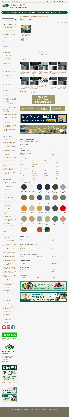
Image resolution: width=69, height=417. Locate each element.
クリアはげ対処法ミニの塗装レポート (9, 241)
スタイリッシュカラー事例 (8, 197)
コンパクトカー (22, 176)
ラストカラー (39, 233)
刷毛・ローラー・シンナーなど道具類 (9, 41)
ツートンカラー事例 (7, 192)
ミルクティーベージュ (32, 213)
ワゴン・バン (46, 171)
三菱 (44, 16)
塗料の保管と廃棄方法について (9, 260)
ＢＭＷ (57, 164)
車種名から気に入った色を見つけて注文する (33, 16)
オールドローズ (63, 223)
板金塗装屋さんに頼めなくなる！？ (8, 161)
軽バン (21, 170)
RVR (47, 16)
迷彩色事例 (5, 194)
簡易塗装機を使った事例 (7, 211)
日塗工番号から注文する (7, 37)
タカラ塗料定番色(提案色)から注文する (9, 28)
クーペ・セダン (58, 171)
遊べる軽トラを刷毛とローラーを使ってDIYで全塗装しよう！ (9, 272)
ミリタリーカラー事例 (7, 202)
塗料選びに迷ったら (7, 66)
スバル (45, 162)
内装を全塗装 (5, 95)
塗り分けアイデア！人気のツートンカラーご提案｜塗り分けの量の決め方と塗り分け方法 (9, 100)
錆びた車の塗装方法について (8, 111)
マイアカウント (51, 1)
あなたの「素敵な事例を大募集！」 (8, 293)
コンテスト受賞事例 (22, 155)
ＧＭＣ (45, 166)
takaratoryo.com (5, 361)
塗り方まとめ (23, 256)
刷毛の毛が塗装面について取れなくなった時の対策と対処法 (9, 151)
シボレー (34, 166)
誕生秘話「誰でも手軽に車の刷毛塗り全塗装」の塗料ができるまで (9, 268)
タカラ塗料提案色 (22, 147)
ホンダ (33, 160)
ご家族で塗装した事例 (7, 223)
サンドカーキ (31, 201)
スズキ (57, 160)
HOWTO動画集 (39, 256)
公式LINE (54, 277)
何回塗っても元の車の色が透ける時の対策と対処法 (9, 147)
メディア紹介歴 (6, 287)
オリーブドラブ (24, 201)
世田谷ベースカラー (63, 192)
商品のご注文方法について (8, 75)
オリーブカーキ (24, 223)
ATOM (6, 322)
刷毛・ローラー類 (22, 247)
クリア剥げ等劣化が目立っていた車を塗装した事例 (9, 220)
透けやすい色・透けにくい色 (55, 240)
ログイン (65, 1)
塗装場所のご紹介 (22, 270)
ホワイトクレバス (32, 192)
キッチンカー (46, 176)
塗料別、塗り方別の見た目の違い (9, 68)
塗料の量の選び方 (6, 52)
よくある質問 (5, 139)
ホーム (21, 16)
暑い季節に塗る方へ (7, 119)
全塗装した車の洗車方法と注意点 (9, 157)
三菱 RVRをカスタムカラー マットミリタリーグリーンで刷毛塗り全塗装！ (26, 36)
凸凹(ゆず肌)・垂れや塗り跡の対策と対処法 (9, 143)
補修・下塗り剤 (23, 250)
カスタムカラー (39, 146)
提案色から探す (7, 12)
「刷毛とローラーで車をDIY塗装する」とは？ (29, 141)
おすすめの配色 (23, 239)
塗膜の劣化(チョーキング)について (9, 93)
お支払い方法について (7, 311)
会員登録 (59, 1)
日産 (45, 160)
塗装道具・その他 (27, 12)
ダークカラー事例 (6, 205)
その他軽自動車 (22, 179)
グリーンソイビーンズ (47, 224)
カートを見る (64, 12)
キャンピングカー (34, 176)
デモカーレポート (6, 279)
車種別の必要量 (55, 263)
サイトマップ (44, 409)
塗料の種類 (22, 263)
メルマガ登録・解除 (7, 319)
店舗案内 (4, 316)
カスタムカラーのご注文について (9, 78)
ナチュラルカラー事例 (7, 200)
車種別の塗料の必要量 (7, 55)
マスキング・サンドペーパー (39, 247)
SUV (21, 173)
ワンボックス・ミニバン (35, 171)
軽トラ (45, 173)
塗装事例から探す (17, 12)
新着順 (65, 22)
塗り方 (4, 87)
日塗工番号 (54, 146)
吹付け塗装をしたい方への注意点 (9, 117)
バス (57, 175)
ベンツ (45, 164)
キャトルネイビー (40, 192)
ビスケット (32, 223)
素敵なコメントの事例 (55, 155)
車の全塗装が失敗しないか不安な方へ (9, 72)
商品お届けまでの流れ (7, 308)
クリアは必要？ (6, 154)
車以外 (57, 178)
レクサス (22, 164)
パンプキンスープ (40, 213)
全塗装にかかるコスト (7, 50)
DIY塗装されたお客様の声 (8, 225)
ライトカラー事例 (6, 208)
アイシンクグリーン (55, 224)
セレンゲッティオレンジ (24, 213)
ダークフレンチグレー (47, 192)
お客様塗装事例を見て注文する (9, 34)
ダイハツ (22, 162)
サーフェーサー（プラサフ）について (9, 104)
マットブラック (55, 212)
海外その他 (58, 166)
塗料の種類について (7, 63)
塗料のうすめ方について (7, 90)
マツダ (33, 162)
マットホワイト (32, 233)
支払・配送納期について (39, 12)
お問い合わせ (55, 12)
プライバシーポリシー (37, 409)
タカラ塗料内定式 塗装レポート (9, 284)
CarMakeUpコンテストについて (9, 290)
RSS (4, 322)
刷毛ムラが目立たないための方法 (9, 114)
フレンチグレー (63, 201)
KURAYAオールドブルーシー (47, 202)
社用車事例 (5, 213)
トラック (58, 173)
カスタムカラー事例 (7, 186)
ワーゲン (22, 166)
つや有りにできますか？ (7, 60)
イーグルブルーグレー (47, 213)
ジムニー (34, 173)
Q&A (48, 12)
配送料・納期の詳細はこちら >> (8, 382)
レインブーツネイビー (40, 202)
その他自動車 (33, 179)
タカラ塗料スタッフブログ (8, 306)
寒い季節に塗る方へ (7, 122)
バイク (45, 178)
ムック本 (54, 256)
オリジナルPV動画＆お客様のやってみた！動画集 (9, 264)
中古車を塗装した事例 (7, 216)
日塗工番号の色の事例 (7, 189)
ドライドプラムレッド (63, 213)
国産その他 (34, 164)
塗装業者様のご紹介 (54, 270)
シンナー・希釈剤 (54, 247)
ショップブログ (23, 277)
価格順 (61, 22)
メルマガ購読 (38, 277)
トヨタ (21, 160)
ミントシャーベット (40, 224)
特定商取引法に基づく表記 (28, 409)
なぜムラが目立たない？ (7, 58)
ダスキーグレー (24, 191)
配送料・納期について (7, 314)
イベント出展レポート (7, 282)
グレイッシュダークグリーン (55, 192)
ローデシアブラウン (55, 202)
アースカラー (24, 233)
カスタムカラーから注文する (8, 31)
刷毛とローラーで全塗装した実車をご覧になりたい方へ (9, 276)
